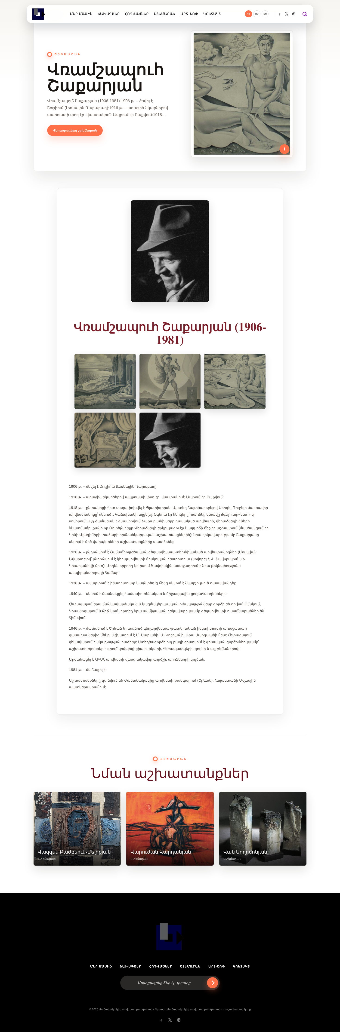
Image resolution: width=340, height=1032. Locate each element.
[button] (170, 251)
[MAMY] (39, 14)
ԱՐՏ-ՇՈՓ (216, 966)
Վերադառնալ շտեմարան (75, 130)
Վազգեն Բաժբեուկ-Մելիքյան (74, 851)
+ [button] (284, 149)
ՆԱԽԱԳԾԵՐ (130, 966)
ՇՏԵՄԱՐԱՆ (190, 966)
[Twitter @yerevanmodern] (287, 14)
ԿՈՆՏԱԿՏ (241, 966)
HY (248, 13)
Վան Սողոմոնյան (245, 851)
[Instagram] (294, 14)
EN (265, 13)
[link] (77, 829)
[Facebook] (280, 14)
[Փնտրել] (304, 14)
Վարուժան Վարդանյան (160, 851)
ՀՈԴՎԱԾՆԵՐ (160, 966)
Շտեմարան (47, 859)
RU (257, 13)
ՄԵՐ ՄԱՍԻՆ (101, 966)
